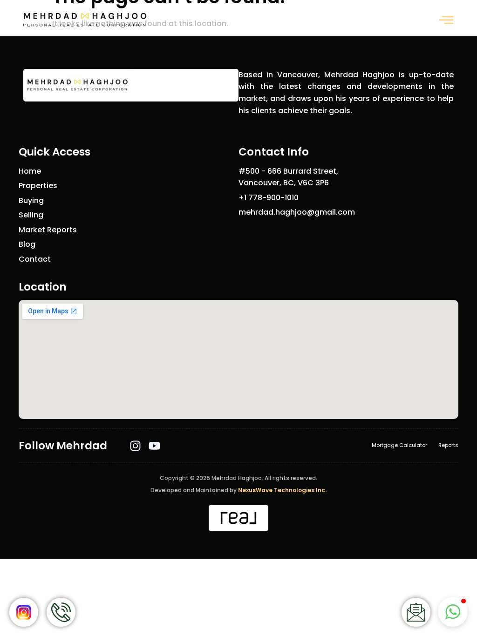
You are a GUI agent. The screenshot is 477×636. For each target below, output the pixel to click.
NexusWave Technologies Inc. (282, 490)
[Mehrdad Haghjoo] (84, 20)
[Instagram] (135, 446)
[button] (446, 20)
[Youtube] (154, 446)
